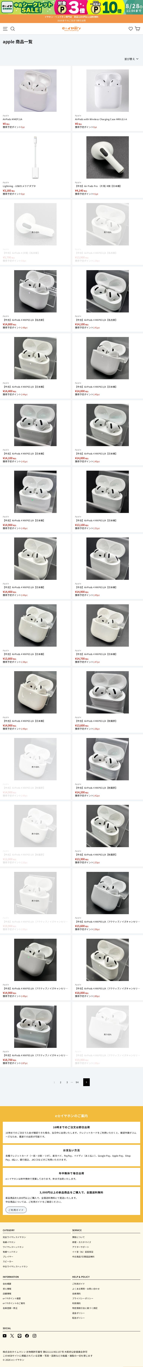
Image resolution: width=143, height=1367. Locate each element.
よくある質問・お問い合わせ (86, 1288)
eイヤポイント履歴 (12, 1298)
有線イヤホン (9, 1242)
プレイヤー (8, 1256)
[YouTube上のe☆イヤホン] (5, 1335)
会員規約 (76, 1293)
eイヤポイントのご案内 (14, 1303)
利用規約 (76, 1303)
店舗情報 (7, 1293)
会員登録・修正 (10, 1307)
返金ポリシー (78, 1312)
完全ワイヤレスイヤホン (14, 1237)
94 (77, 1082)
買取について (78, 1237)
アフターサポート (80, 1246)
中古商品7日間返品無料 (83, 1256)
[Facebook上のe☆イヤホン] (27, 1335)
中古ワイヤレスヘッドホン (15, 1266)
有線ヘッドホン (10, 1251)
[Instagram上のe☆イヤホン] (34, 1335)
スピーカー (8, 1261)
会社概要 (7, 1283)
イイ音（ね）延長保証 (82, 1251)
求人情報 (7, 1288)
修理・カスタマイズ (81, 1242)
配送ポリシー (78, 1317)
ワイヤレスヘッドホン (13, 1246)
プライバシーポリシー (82, 1298)
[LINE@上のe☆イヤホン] (19, 1335)
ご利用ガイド (16, 1209)
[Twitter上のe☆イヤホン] (12, 1335)
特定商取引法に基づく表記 (85, 1307)
